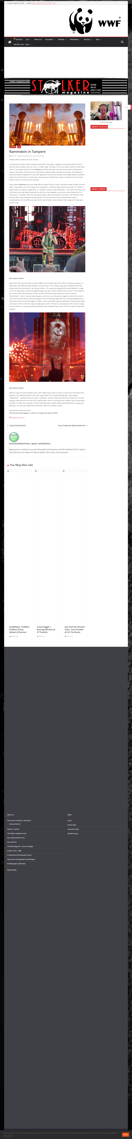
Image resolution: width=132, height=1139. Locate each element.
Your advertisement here (16, 838)
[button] (30, 39)
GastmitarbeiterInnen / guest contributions (32, 156)
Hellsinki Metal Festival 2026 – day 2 (44, 3)
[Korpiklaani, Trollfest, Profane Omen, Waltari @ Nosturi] (19, 471)
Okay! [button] (126, 1134)
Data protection (15, 824)
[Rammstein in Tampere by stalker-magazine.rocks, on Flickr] (16, 418)
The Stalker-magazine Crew (16, 833)
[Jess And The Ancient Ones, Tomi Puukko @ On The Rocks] (75, 471)
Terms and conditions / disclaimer (19, 820)
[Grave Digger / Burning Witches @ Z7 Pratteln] (47, 471)
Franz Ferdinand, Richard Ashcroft (71, 425)
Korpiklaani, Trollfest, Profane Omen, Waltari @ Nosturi (19, 629)
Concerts (12, 147)
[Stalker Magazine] (9, 42)
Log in (70, 820)
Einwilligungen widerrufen (16, 864)
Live (27, 39)
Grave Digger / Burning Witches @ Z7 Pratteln (46, 629)
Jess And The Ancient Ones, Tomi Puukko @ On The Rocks (75, 629)
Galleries (49, 39)
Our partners (11, 842)
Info (97, 39)
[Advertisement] (66, 62)
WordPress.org (73, 833)
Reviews (61, 39)
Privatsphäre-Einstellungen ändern (19, 855)
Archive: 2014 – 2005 (21, 44)
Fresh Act (38, 39)
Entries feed (72, 825)
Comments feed (73, 829)
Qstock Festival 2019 (18, 425)
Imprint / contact (13, 829)
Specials (87, 39)
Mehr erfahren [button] (8, 1136)
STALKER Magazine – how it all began (20, 846)
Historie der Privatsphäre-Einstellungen (21, 859)
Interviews (74, 39)
